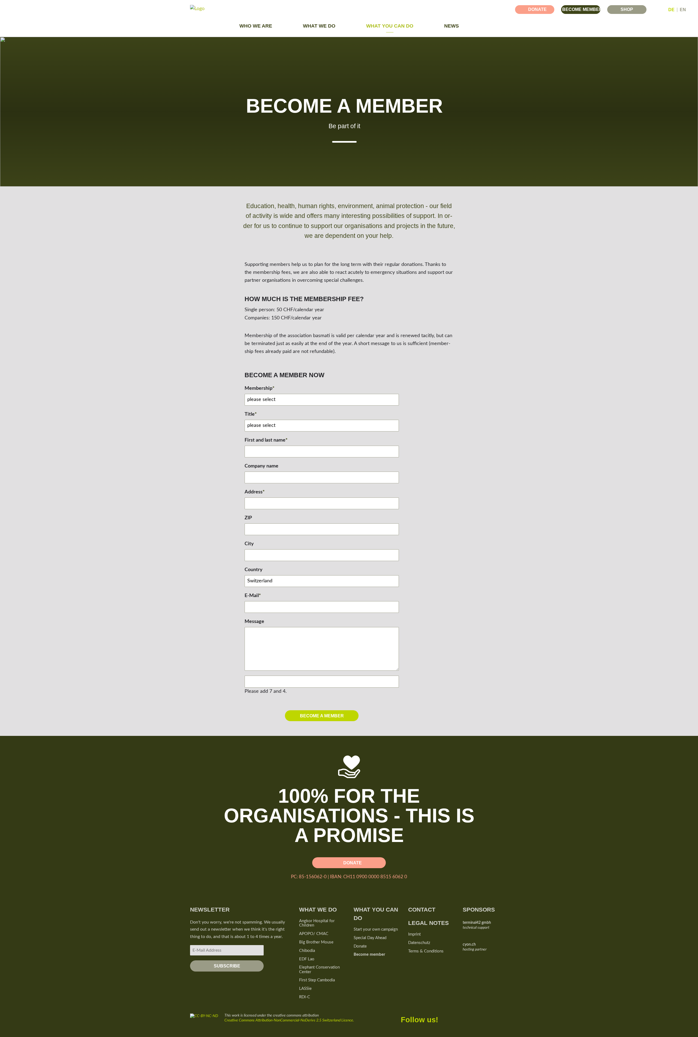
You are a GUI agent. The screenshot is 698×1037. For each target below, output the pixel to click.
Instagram (495, 1017)
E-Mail (253, 595)
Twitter (460, 1017)
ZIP (248, 517)
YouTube (478, 1017)
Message (254, 621)
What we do (319, 26)
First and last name (266, 439)
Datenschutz (419, 943)
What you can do (389, 26)
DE (671, 10)
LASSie (305, 989)
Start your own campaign (376, 929)
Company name (261, 466)
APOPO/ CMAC (313, 934)
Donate (537, 9)
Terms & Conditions (426, 951)
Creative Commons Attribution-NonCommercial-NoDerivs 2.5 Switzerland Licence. (289, 1020)
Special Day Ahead (370, 938)
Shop (627, 9)
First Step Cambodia (317, 980)
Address (255, 491)
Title (251, 413)
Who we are (255, 26)
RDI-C (304, 997)
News (451, 26)
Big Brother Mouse (316, 942)
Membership (260, 388)
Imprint (414, 934)
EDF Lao (306, 959)
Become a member (322, 715)
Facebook (443, 1017)
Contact (421, 909)
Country (254, 569)
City (249, 543)
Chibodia (307, 951)
